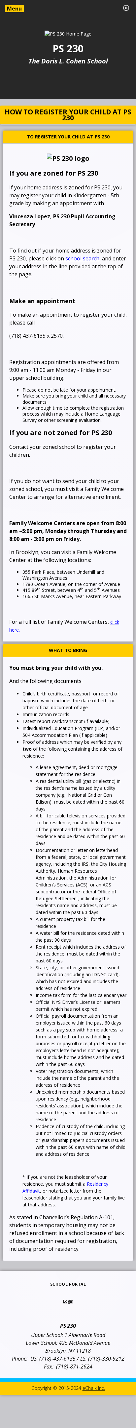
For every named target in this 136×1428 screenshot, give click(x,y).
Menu (14, 8)
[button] (126, 8)
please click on (63, 258)
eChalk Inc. (94, 1388)
